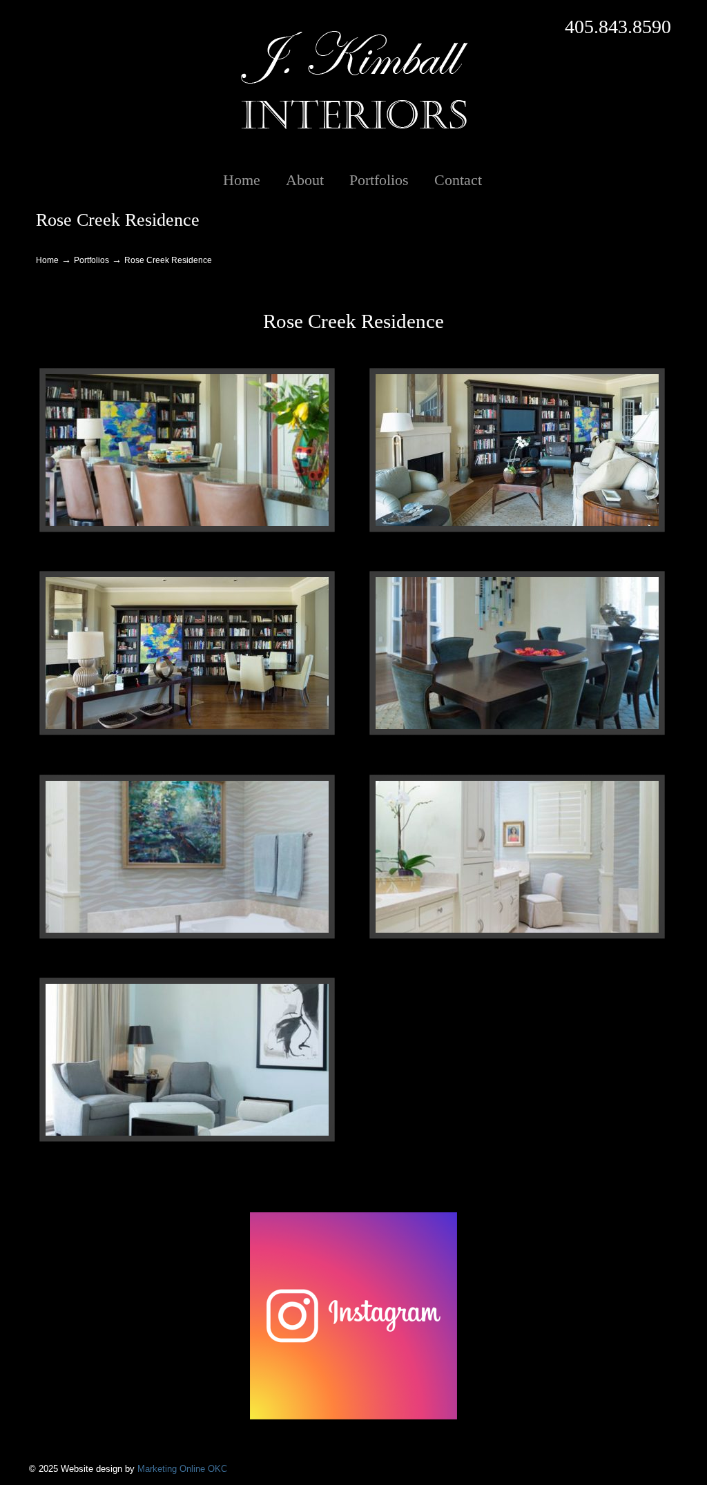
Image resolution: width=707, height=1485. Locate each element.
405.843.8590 (618, 26)
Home (47, 259)
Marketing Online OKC (182, 1469)
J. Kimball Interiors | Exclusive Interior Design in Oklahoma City (353, 80)
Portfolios (91, 259)
